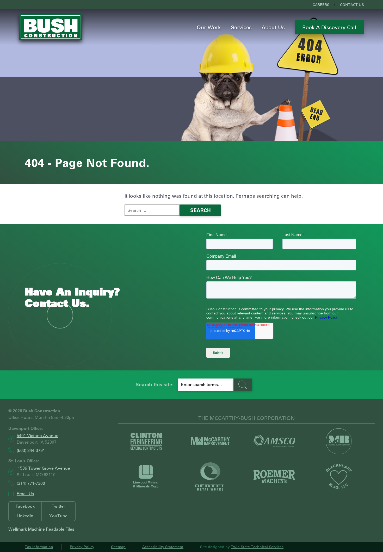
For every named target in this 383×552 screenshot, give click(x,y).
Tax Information (39, 546)
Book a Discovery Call (329, 27)
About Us (273, 27)
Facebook (25, 506)
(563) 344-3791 (31, 450)
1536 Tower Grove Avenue (44, 468)
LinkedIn (25, 515)
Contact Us (352, 4)
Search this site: (154, 384)
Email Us (25, 493)
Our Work (209, 27)
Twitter (58, 506)
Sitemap (118, 546)
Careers (321, 4)
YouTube (58, 515)
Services (241, 27)
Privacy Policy (82, 546)
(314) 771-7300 (31, 483)
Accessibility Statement (162, 546)
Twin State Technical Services (257, 546)
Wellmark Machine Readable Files (41, 529)
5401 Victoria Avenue (37, 435)
